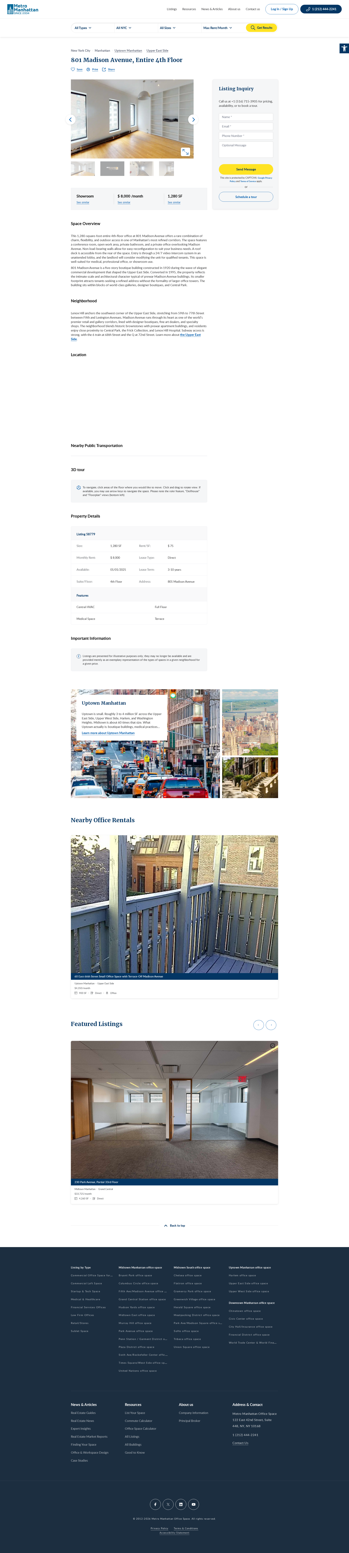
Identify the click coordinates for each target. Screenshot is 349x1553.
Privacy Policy (159, 1528)
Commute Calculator (138, 1421)
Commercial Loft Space (86, 1283)
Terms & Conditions (186, 1528)
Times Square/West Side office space (144, 1362)
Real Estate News (82, 1421)
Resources (189, 9)
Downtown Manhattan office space (252, 1303)
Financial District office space (249, 1334)
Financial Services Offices (88, 1307)
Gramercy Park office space (192, 1291)
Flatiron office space (188, 1283)
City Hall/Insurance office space (251, 1326)
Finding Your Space (83, 1444)
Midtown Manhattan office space (140, 1267)
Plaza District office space (136, 1347)
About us (234, 9)
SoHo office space (186, 1331)
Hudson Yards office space (137, 1307)
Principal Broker (189, 1421)
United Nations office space (138, 1370)
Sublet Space (80, 1331)
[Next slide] (193, 120)
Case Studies (79, 1460)
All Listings (132, 1436)
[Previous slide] (71, 120)
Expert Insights (81, 1428)
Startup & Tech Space (85, 1291)
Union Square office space (192, 1347)
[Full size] (185, 152)
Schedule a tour (246, 197)
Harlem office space (242, 1275)
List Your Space (135, 1413)
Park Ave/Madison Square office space (200, 1323)
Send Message (246, 169)
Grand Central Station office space (142, 1299)
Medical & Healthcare (85, 1299)
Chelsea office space (188, 1275)
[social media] (155, 1504)
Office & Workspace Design (89, 1452)
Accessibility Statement (174, 1532)
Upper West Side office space (249, 1291)
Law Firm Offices (82, 1315)
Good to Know (135, 1452)
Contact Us (240, 1443)
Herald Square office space (192, 1307)
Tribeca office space (187, 1339)
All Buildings (133, 1444)
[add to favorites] (272, 840)
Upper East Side (157, 50)
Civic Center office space (246, 1318)
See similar (83, 202)
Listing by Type (81, 1267)
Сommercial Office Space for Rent (94, 1275)
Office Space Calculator (140, 1428)
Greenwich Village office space (194, 1299)
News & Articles (212, 9)
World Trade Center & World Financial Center (259, 1342)
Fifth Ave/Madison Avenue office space (145, 1291)
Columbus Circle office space (138, 1283)
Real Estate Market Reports (89, 1436)
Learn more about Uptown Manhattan (108, 733)
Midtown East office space (137, 1315)
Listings (172, 9)
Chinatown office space (245, 1311)
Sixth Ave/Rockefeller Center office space (147, 1354)
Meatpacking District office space (197, 1315)
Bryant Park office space (135, 1275)
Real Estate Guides (83, 1413)
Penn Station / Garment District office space (149, 1339)
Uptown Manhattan (128, 50)
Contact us (253, 9)
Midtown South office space (192, 1267)
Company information (193, 1413)
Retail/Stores (80, 1323)
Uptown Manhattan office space (250, 1267)
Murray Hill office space (135, 1323)
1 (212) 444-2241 (245, 1435)
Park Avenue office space (136, 1331)
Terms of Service (248, 181)
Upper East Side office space (248, 1283)
